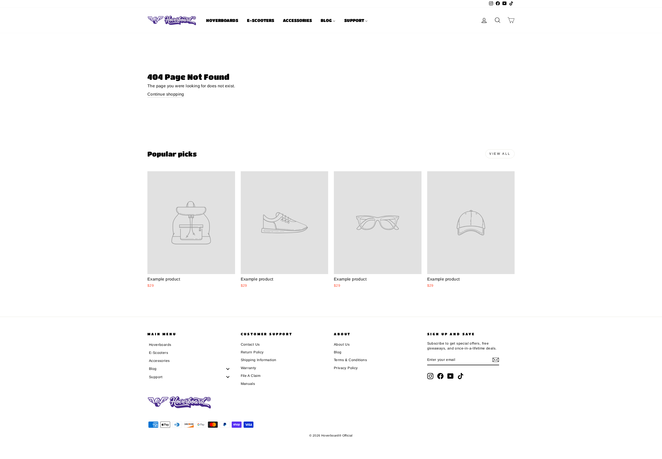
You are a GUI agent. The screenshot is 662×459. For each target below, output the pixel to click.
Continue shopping (165, 94)
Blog (338, 352)
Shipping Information (258, 360)
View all (500, 153)
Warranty (248, 368)
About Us (342, 344)
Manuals (248, 384)
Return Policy (252, 352)
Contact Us (250, 344)
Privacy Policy (346, 368)
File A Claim (251, 376)
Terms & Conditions (350, 360)
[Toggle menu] (227, 368)
